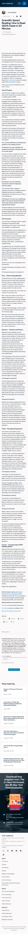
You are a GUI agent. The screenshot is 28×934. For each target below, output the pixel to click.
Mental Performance (10, 34)
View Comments (14, 669)
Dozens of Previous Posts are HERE (13, 690)
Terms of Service (6, 880)
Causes (4, 870)
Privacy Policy (6, 877)
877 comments (7, 32)
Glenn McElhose (10, 80)
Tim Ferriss (5, 605)
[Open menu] (24, 3)
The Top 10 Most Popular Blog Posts (13, 746)
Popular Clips (5, 910)
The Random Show (7, 916)
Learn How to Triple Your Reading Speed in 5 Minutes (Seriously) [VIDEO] (13, 703)
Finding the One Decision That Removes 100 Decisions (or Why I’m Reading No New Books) (14, 760)
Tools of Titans (6, 900)
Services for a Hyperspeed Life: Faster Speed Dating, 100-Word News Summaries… (14, 718)
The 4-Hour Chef (6, 897)
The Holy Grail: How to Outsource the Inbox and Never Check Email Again (14, 732)
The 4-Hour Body (6, 894)
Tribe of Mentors (6, 904)
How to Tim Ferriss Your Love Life (11, 611)
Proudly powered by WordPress (9, 845)
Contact (4, 864)
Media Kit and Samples (8, 874)
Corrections (5, 867)
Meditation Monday (7, 919)
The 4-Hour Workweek (8, 891)
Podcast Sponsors (7, 913)
